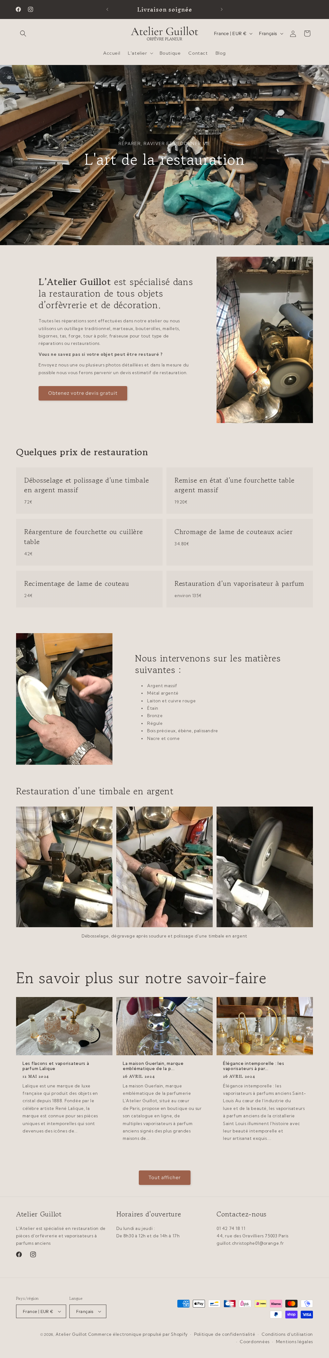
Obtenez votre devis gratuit (83, 393)
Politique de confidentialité (224, 1334)
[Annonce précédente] (107, 9)
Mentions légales (294, 1341)
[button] (23, 33)
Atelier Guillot (71, 1334)
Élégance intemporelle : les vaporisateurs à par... (253, 1066)
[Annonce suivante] (222, 9)
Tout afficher (164, 1177)
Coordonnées (255, 1341)
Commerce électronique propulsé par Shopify (138, 1334)
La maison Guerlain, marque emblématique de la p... (153, 1066)
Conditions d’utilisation (287, 1334)
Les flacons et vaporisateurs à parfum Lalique (55, 1066)
